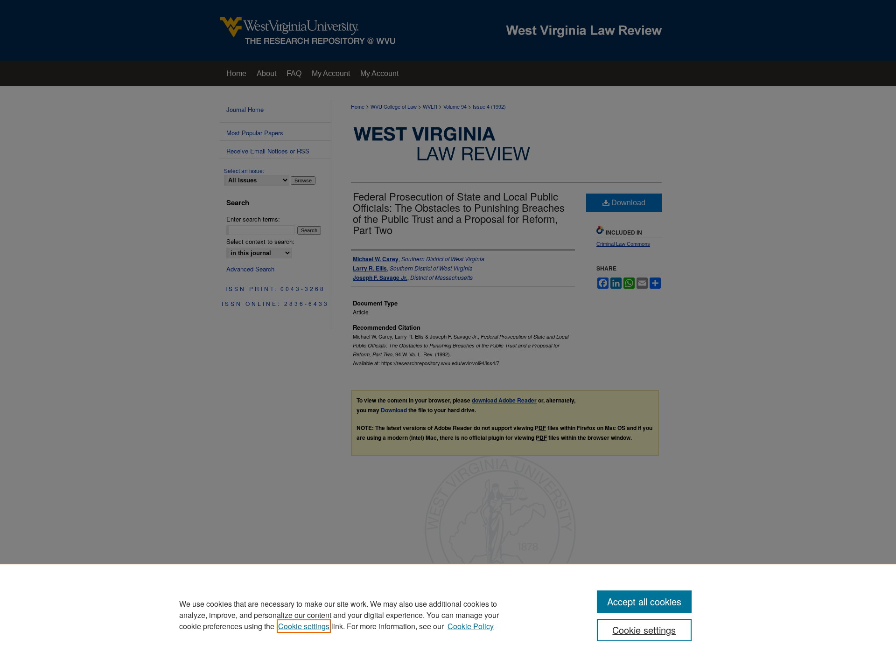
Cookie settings (303, 626)
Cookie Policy (471, 626)
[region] (448, 614)
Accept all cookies (644, 601)
